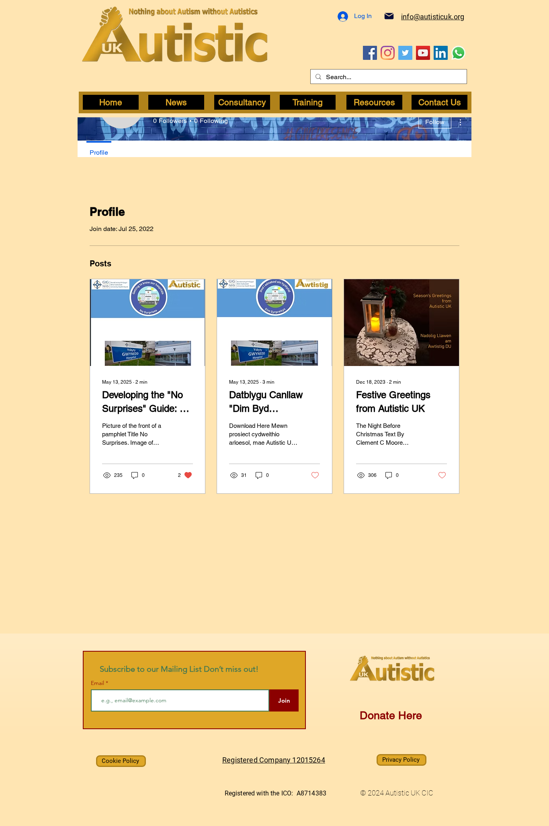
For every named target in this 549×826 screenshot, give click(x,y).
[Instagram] (388, 53)
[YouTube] (423, 53)
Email (98, 683)
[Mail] (389, 16)
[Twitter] (405, 53)
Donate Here (391, 715)
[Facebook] (370, 53)
